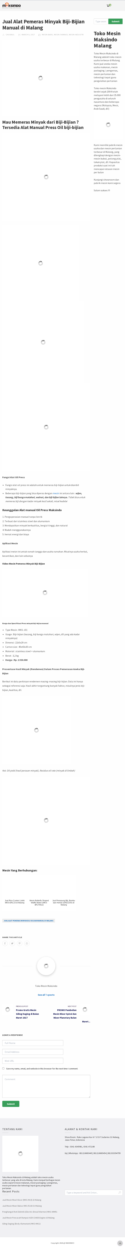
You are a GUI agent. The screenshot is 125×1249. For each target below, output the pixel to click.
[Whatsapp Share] (27, 943)
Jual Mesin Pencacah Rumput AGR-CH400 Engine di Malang (28, 1217)
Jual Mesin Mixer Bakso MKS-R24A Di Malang (22, 1205)
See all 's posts (46, 994)
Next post (72, 1006)
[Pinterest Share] (19, 943)
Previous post (22, 1006)
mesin (56, 493)
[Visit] (46, 966)
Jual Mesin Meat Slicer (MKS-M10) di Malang (21, 1199)
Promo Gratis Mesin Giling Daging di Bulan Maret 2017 (27, 1014)
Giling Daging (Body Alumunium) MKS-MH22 (21, 1223)
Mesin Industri (76, 34)
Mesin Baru (47, 34)
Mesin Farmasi (61, 34)
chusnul (10, 34)
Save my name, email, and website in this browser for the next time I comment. (42, 1068)
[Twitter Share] (12, 943)
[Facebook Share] (5, 943)
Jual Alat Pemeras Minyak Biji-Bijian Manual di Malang (29, 921)
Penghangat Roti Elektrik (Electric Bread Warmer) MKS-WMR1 (29, 1211)
